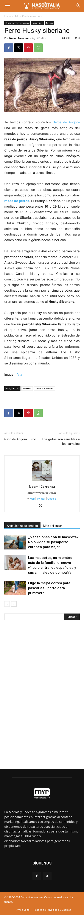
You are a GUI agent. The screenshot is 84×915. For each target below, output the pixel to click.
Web (32, 498)
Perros (49, 22)
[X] (18, 47)
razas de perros (44, 388)
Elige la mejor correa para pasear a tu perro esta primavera (49, 588)
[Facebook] (8, 47)
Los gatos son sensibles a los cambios (61, 441)
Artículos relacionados (22, 526)
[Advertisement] (36, 695)
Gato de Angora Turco (20, 439)
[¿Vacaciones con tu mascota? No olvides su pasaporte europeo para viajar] (15, 542)
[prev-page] (7, 604)
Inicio (7, 16)
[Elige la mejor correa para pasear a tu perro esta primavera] (15, 588)
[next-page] (14, 604)
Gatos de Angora (66, 122)
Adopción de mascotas (28, 16)
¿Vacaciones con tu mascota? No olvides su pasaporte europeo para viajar (53, 542)
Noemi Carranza (19, 38)
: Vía (19, 374)
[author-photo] (42, 480)
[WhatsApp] (38, 47)
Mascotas (37, 22)
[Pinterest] (28, 47)
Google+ (52, 498)
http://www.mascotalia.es (42, 492)
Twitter (41, 498)
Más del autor (52, 526)
